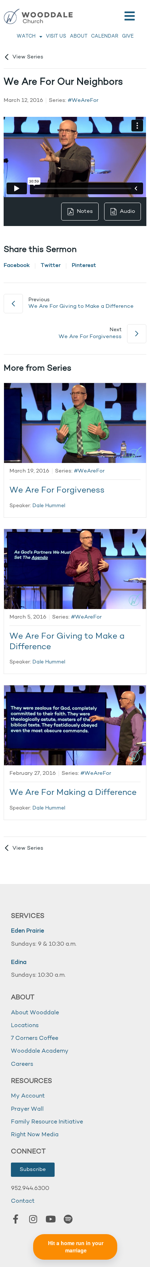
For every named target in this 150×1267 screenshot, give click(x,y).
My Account (28, 1096)
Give (128, 36)
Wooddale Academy (39, 1051)
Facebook (16, 265)
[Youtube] (50, 1219)
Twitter (50, 265)
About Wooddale (35, 1013)
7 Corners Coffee (34, 1038)
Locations (25, 1026)
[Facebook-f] (15, 1219)
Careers (22, 1064)
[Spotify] (68, 1219)
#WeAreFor (83, 100)
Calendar (104, 36)
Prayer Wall (27, 1109)
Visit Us (56, 36)
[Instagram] (33, 1219)
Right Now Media (35, 1135)
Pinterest (84, 265)
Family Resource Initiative (47, 1122)
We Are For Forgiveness (56, 490)
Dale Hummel (48, 506)
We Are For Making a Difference (73, 793)
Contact (23, 1201)
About (78, 36)
